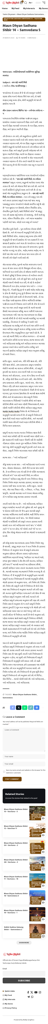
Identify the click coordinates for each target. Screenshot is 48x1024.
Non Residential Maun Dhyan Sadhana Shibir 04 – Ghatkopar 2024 (37, 848)
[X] (32, 992)
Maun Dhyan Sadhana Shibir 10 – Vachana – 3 (16, 810)
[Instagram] (40, 992)
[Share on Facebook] (12, 707)
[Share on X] (18, 707)
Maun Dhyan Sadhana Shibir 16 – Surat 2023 (37, 918)
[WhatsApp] (32, 997)
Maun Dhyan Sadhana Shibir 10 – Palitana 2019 (37, 817)
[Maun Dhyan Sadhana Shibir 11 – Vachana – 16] (37, 880)
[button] (25, 3)
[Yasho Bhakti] (11, 2)
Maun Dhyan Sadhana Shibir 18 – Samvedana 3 (16, 895)
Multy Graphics (28, 1019)
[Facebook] (28, 992)
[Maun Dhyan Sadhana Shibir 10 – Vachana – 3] (37, 813)
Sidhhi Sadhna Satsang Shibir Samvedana (37, 935)
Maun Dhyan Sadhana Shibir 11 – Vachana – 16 (16, 878)
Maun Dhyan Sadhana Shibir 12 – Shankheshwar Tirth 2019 (37, 833)
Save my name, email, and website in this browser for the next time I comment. (25, 771)
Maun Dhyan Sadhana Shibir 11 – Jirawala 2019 (37, 884)
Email (5, 968)
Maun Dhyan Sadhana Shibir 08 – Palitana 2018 (37, 867)
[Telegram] (28, 997)
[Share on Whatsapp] (24, 707)
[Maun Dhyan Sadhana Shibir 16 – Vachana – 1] (37, 914)
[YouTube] (36, 992)
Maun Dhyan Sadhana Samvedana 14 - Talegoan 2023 (23, 19)
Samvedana (8, 698)
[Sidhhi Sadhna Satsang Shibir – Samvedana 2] (37, 931)
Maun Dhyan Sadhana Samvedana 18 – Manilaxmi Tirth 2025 (37, 900)
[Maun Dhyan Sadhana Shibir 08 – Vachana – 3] (37, 864)
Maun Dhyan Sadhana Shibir (25, 695)
